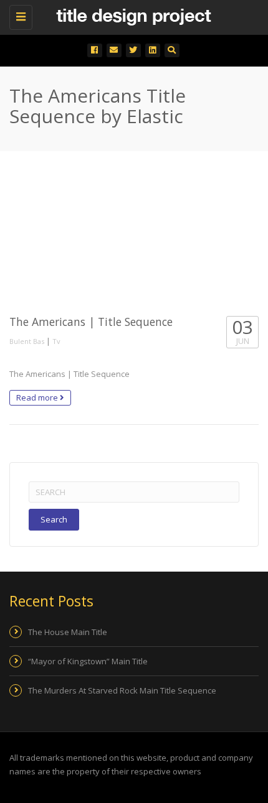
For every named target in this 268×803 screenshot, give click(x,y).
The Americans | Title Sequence (91, 321)
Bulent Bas (26, 341)
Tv (56, 341)
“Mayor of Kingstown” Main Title (88, 661)
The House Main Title (67, 632)
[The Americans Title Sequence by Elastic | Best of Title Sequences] (130, 15)
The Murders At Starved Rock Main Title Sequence (122, 690)
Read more (38, 397)
